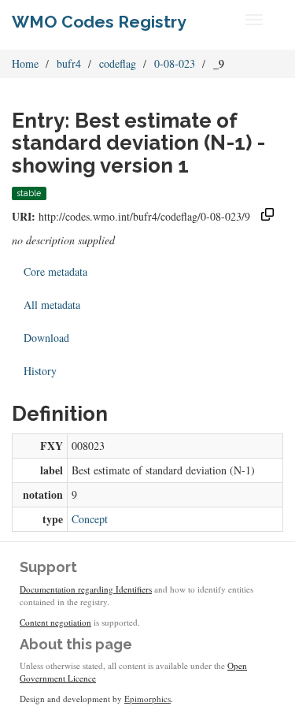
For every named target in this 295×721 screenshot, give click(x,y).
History (40, 370)
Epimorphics (147, 698)
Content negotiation (55, 622)
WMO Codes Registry (99, 22)
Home (25, 63)
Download (46, 337)
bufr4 (69, 63)
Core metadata (55, 271)
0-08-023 (174, 63)
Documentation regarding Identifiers (86, 589)
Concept (90, 518)
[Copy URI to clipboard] (267, 216)
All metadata (52, 304)
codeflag (117, 63)
